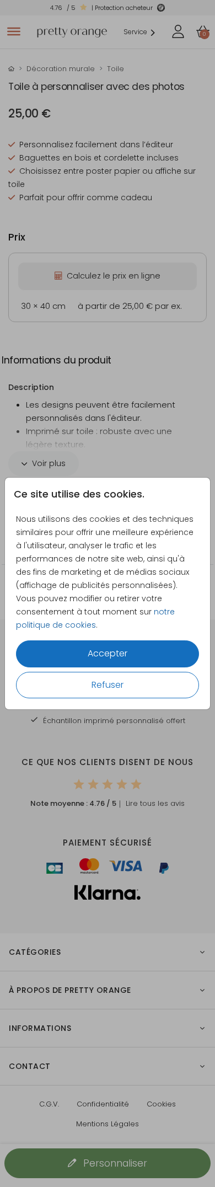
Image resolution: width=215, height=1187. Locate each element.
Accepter (107, 653)
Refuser (107, 684)
